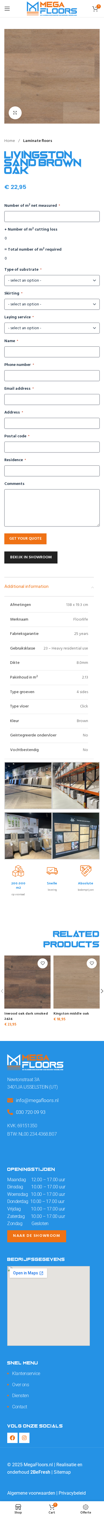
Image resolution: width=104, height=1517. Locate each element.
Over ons (20, 1384)
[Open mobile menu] (7, 8)
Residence (15, 460)
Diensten (20, 1395)
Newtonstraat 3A (23, 1079)
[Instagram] (24, 1438)
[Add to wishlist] (43, 963)
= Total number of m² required (33, 250)
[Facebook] (12, 1438)
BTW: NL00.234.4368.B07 (32, 1134)
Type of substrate (23, 270)
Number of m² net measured (32, 206)
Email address (19, 389)
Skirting (13, 294)
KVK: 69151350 (22, 1125)
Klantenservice (26, 1373)
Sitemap (62, 1472)
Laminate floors (37, 141)
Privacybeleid (72, 1493)
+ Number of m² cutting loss (30, 230)
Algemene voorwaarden (31, 1493)
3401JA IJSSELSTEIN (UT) (32, 1087)
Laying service (19, 317)
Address (13, 413)
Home (10, 141)
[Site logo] (52, 8)
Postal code (16, 436)
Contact (19, 1406)
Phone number (19, 365)
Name (11, 341)
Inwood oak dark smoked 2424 (26, 1015)
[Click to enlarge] (15, 112)
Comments (14, 484)
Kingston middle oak (71, 1013)
